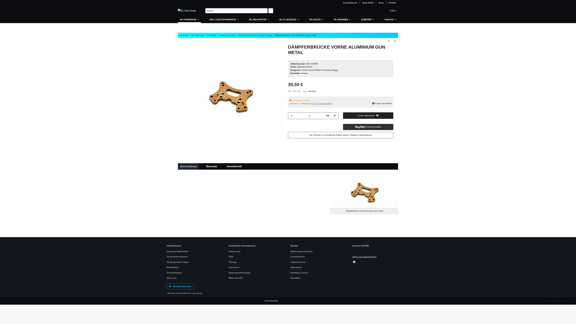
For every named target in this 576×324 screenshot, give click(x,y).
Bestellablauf (173, 267)
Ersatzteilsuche (350, 3)
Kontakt (392, 3)
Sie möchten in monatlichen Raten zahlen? (340, 135)
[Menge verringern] (291, 115)
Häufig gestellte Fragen (178, 262)
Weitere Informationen (361, 135)
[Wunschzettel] (378, 11)
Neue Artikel (368, 3)
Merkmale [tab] (211, 166)
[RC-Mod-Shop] (187, 11)
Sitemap (232, 262)
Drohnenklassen (174, 273)
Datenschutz (234, 251)
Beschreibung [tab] (188, 166)
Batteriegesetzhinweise (239, 273)
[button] (371, 11)
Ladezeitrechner (298, 262)
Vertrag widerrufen (182, 286)
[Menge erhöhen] (335, 115)
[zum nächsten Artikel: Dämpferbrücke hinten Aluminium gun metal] (395, 41)
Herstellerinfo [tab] (234, 166)
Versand (312, 91)
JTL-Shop (560, 301)
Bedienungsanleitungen (301, 251)
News (381, 3)
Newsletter (295, 278)
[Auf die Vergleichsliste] (269, 51)
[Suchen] (270, 10)
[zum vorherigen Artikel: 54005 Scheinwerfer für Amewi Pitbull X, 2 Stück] (389, 41)
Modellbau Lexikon (299, 273)
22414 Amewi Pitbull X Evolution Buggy (320, 70)
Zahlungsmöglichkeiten (178, 251)
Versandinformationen (177, 256)
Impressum (234, 267)
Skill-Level (171, 278)
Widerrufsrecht (236, 278)
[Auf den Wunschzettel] (277, 51)
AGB (231, 256)
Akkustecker (296, 267)
